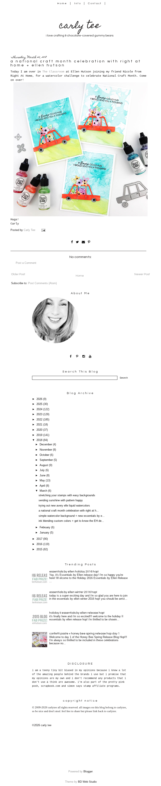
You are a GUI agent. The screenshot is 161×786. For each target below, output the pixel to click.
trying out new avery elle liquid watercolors (64, 505)
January (45, 532)
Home (62, 3)
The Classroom (53, 71)
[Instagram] (83, 356)
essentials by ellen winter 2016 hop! (73, 592)
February (45, 527)
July (42, 470)
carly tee (79, 26)
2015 (39, 549)
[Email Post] (44, 230)
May (43, 480)
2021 (39, 424)
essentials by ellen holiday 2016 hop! (74, 571)
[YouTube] (90, 356)
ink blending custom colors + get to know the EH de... (71, 520)
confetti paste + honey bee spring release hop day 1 (84, 633)
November (46, 449)
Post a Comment (26, 263)
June (43, 475)
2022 (39, 419)
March (44, 490)
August (44, 465)
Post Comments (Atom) (42, 283)
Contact (95, 3)
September (47, 460)
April (43, 485)
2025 (39, 404)
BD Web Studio (87, 781)
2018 (39, 440)
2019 (39, 435)
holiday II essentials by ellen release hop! (76, 612)
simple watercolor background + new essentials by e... (72, 515)
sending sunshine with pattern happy (61, 500)
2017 (39, 538)
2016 (39, 544)
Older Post (18, 274)
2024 (39, 409)
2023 (39, 414)
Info (77, 3)
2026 (39, 399)
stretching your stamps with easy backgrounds (67, 495)
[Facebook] (70, 356)
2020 (39, 429)
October (45, 455)
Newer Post (142, 274)
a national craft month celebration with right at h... (69, 510)
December (46, 444)
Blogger (87, 771)
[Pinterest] (77, 356)
